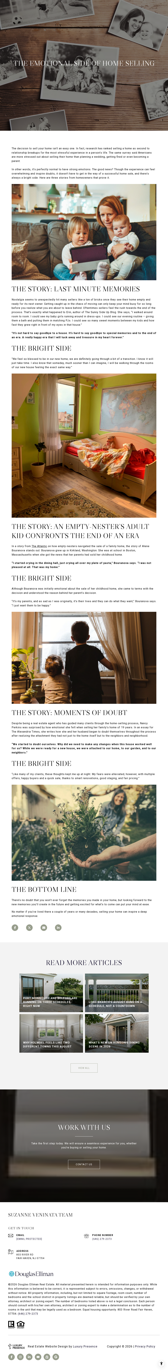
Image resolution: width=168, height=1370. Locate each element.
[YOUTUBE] (38, 1357)
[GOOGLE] (55, 1357)
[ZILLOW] (47, 1357)
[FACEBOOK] (11, 1357)
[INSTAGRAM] (20, 1357)
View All (84, 1068)
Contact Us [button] (84, 1164)
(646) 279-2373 (102, 1239)
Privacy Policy (145, 1346)
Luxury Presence (85, 1346)
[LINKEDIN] (29, 1357)
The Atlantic (39, 546)
